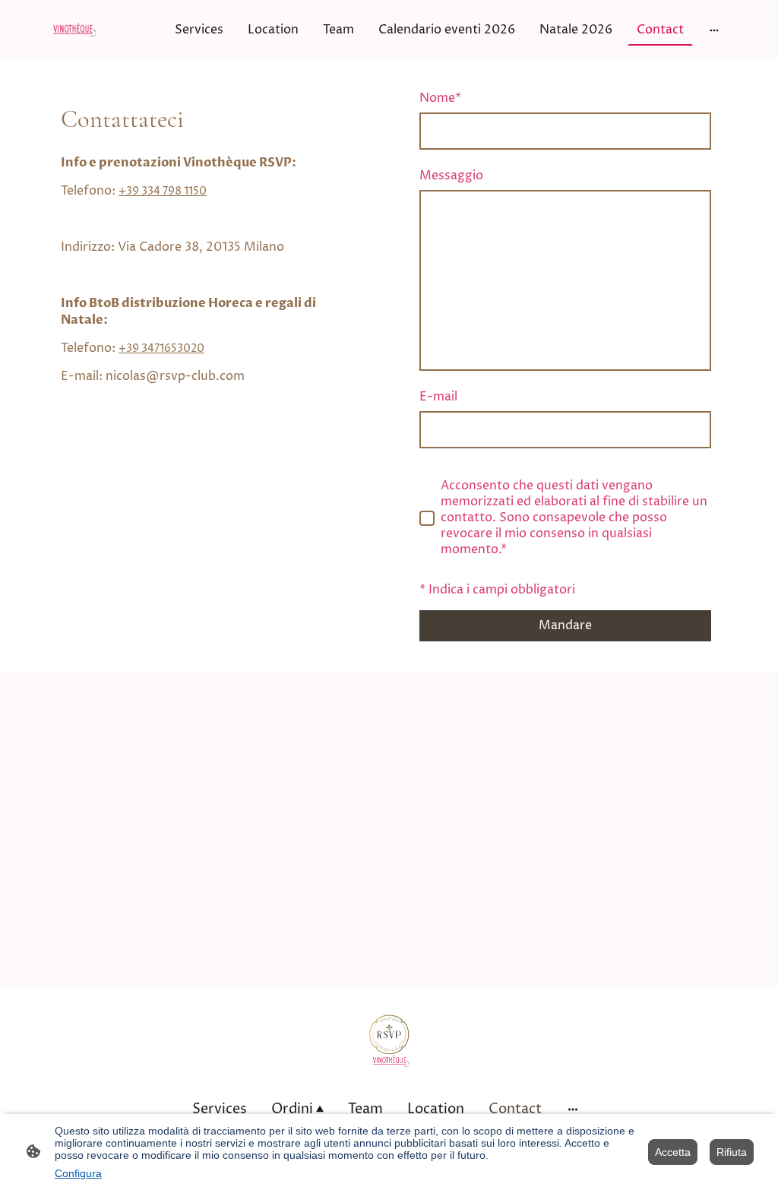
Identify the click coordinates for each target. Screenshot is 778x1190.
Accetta (673, 1152)
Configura (78, 1173)
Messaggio (451, 176)
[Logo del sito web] (75, 30)
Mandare (565, 626)
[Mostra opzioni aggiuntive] (714, 29)
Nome (440, 98)
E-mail (438, 397)
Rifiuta (731, 1152)
